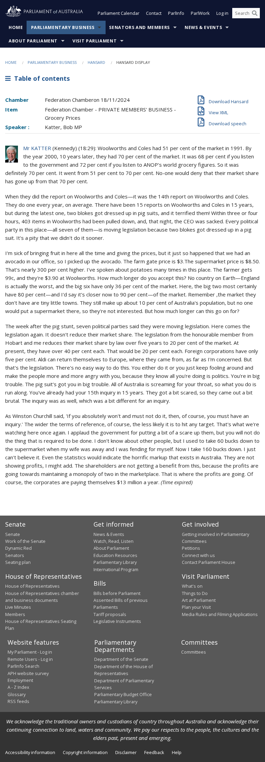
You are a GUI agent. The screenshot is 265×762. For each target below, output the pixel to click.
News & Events (203, 27)
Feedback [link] (154, 752)
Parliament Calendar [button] (118, 13)
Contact (153, 13)
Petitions (191, 548)
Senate (12, 534)
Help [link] (176, 752)
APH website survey (28, 673)
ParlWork (200, 13)
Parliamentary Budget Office (123, 694)
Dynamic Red (18, 548)
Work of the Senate (25, 541)
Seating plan (18, 562)
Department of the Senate (121, 659)
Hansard (96, 62)
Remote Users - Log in (30, 659)
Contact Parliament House (208, 562)
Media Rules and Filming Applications (220, 614)
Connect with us (198, 555)
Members (15, 614)
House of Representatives (32, 586)
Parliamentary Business (63, 27)
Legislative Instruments (117, 621)
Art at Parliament (199, 600)
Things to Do (195, 593)
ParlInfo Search (23, 666)
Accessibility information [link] (30, 752)
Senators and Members (139, 27)
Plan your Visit (196, 607)
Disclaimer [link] (126, 752)
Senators (14, 555)
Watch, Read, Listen (114, 541)
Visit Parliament (94, 41)
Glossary (17, 694)
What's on (192, 586)
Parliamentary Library (115, 562)
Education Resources (115, 555)
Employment (20, 680)
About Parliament (33, 41)
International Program (116, 569)
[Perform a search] (254, 13)
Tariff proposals (110, 614)
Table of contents (40, 78)
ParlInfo (176, 13)
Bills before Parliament (117, 593)
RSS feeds (18, 701)
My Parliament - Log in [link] (30, 652)
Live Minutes (18, 607)
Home (16, 27)
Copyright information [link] (85, 752)
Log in (222, 13)
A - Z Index (18, 687)
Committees (193, 652)
